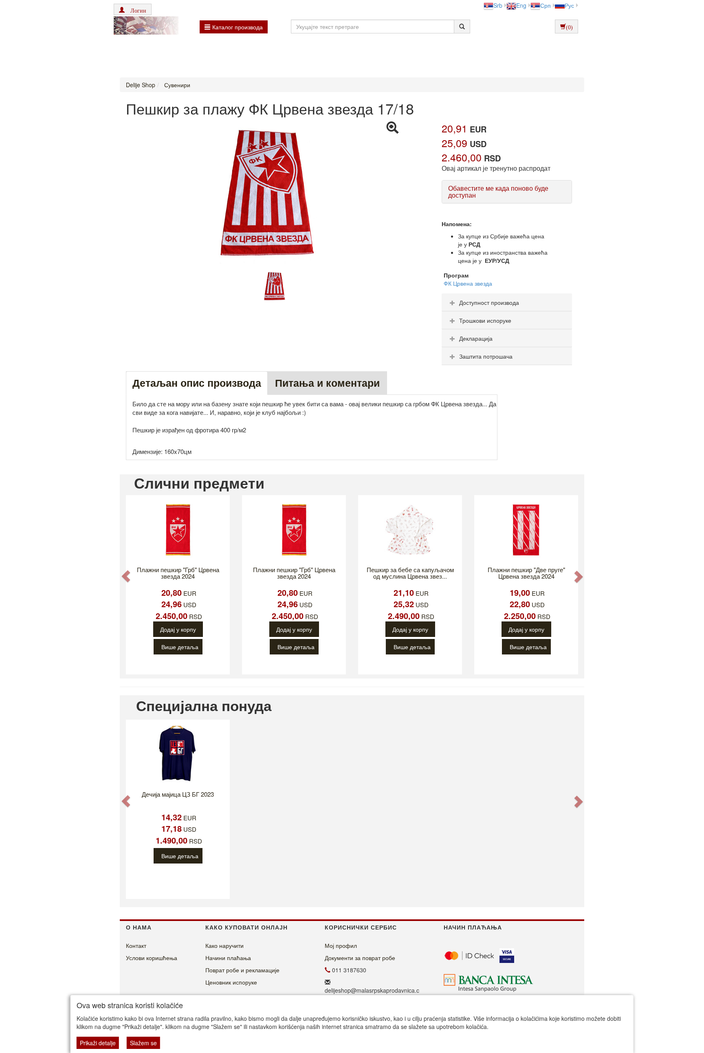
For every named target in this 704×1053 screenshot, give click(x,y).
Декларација (476, 338)
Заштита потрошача (486, 356)
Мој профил (341, 945)
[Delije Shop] (144, 26)
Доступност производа (489, 302)
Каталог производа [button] (237, 27)
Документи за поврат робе (360, 958)
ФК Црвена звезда (468, 283)
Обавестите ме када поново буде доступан (498, 191)
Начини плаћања (228, 958)
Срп (545, 5)
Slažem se (143, 1043)
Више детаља (179, 647)
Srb (497, 5)
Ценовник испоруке (231, 982)
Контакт (136, 945)
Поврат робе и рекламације (242, 970)
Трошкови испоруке (485, 320)
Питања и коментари (327, 382)
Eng (521, 5)
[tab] (507, 302)
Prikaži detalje (98, 1043)
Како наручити (224, 945)
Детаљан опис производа (196, 382)
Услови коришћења (151, 958)
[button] (133, 9)
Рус (569, 5)
